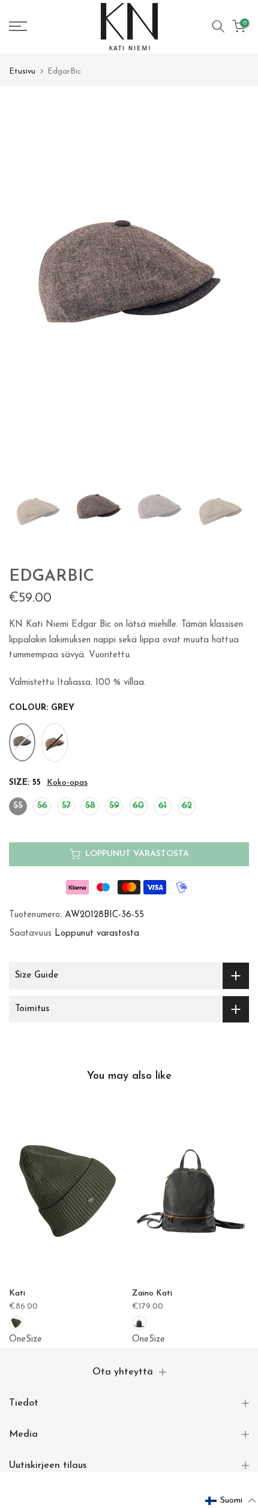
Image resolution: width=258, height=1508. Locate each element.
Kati (17, 1293)
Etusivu (22, 71)
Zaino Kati (152, 1293)
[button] (231, 1501)
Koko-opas (67, 782)
